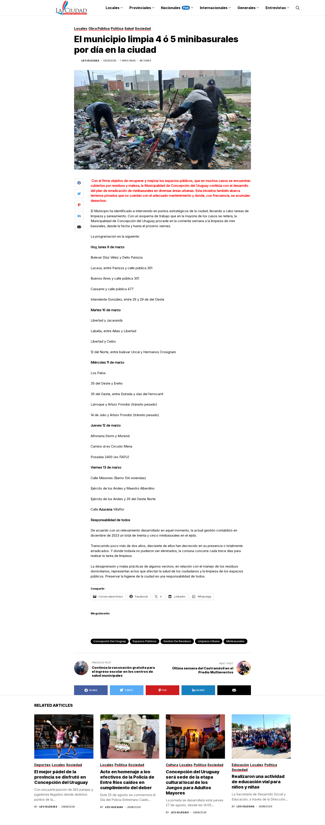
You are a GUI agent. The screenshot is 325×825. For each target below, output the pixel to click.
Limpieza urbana (209, 641)
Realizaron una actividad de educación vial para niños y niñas (258, 782)
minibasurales (235, 641)
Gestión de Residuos (177, 641)
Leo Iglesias (90, 60)
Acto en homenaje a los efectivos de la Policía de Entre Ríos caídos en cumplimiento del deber (127, 779)
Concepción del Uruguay (110, 641)
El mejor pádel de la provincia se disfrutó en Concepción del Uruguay (61, 777)
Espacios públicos (145, 641)
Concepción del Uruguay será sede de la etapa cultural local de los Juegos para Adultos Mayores (192, 782)
